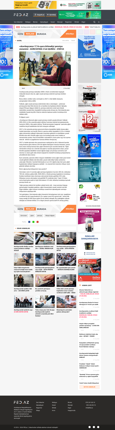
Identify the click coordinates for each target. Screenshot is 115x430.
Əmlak (76, 22)
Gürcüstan (24, 215)
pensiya (39, 215)
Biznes (35, 22)
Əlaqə (38, 410)
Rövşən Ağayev (50, 215)
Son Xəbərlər (18, 22)
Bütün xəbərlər (89, 387)
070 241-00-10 (90, 402)
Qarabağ (52, 15)
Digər (83, 22)
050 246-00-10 (91, 405)
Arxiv (53, 410)
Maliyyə (27, 22)
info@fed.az (89, 408)
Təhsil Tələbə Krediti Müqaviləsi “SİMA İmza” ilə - (87, 27)
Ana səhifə (65, 40)
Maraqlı (60, 22)
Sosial (53, 22)
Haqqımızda (71, 410)
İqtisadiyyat (44, 22)
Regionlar (68, 22)
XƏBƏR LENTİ (86, 285)
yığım (32, 215)
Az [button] (99, 22)
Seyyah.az (40, 15)
